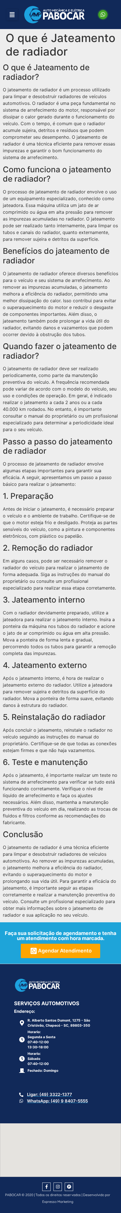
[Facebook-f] (46, 1187)
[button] (12, 14)
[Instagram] (57, 1187)
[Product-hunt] (69, 1187)
